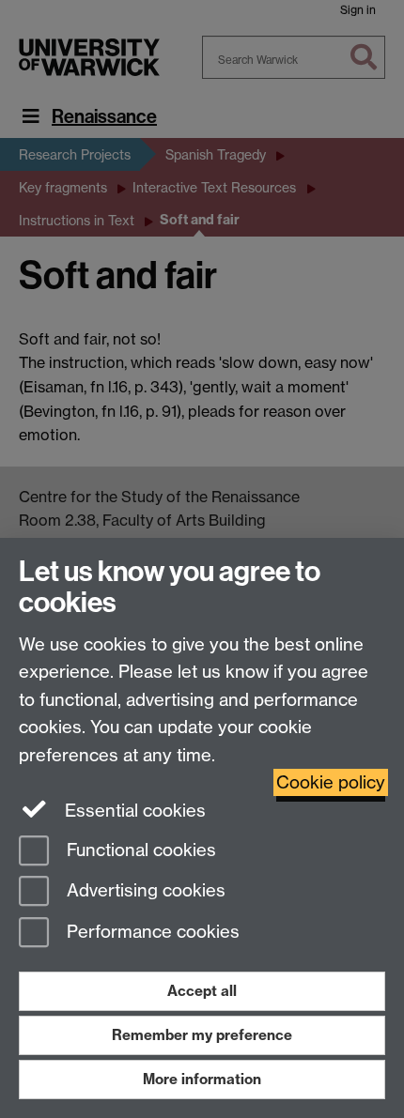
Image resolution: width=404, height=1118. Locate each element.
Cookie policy (330, 782)
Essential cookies (133, 810)
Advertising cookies (143, 891)
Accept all (202, 991)
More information (202, 1079)
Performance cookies (151, 932)
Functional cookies (139, 850)
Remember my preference (202, 1035)
